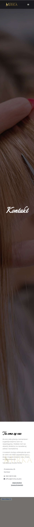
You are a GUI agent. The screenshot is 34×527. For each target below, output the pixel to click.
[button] (28, 4)
